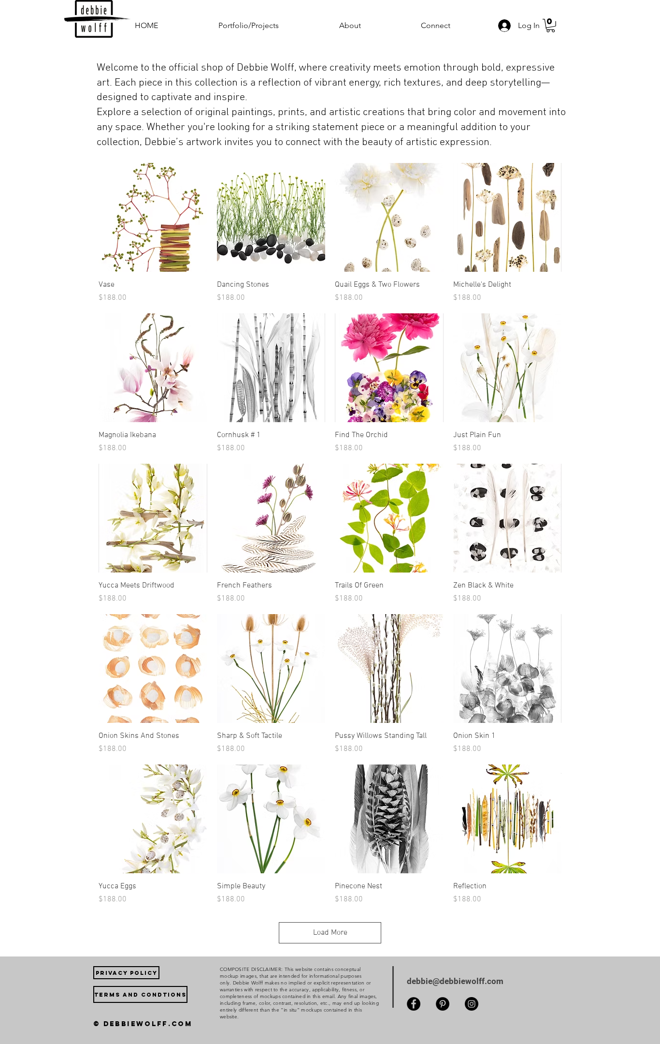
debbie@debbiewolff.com (455, 981)
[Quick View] (153, 217)
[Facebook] (413, 1004)
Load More (330, 933)
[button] (271, 25)
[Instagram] (471, 1004)
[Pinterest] (442, 1004)
